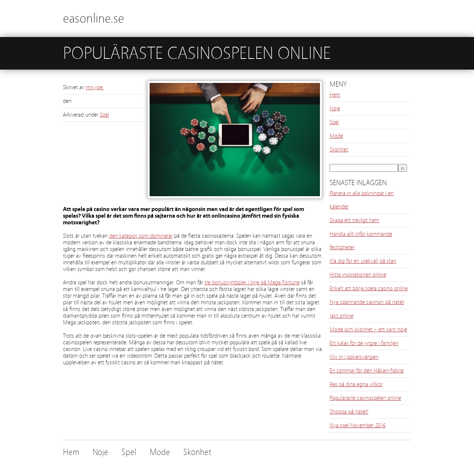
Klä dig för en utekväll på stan (363, 261)
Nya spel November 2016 (357, 425)
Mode (336, 136)
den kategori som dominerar (141, 236)
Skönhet (339, 149)
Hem (335, 94)
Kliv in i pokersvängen (354, 357)
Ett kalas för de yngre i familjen (364, 343)
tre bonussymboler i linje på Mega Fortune (252, 282)
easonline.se (93, 18)
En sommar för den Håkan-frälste (367, 370)
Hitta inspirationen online (358, 274)
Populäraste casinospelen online (365, 398)
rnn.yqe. (95, 87)
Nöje (335, 108)
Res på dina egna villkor (356, 384)
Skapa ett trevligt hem (354, 220)
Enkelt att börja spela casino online (369, 288)
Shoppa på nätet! (349, 411)
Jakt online (341, 315)
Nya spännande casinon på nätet (367, 302)
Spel (104, 114)
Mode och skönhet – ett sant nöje (368, 329)
